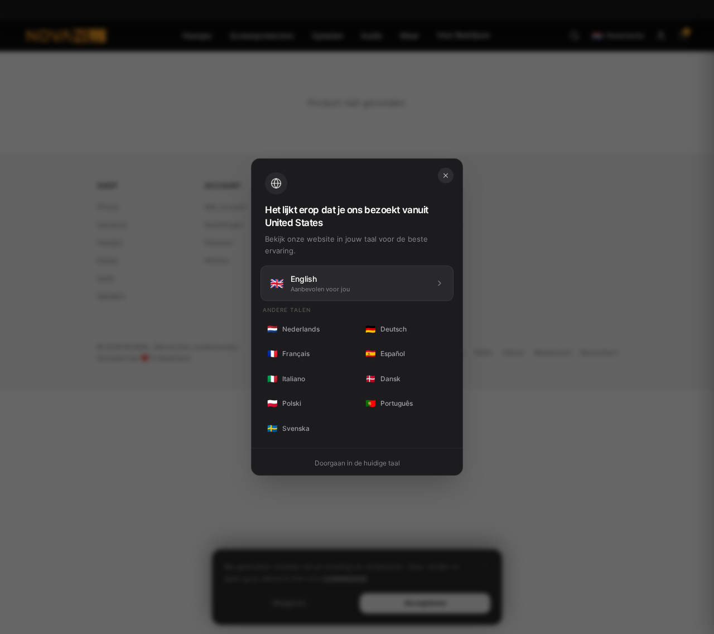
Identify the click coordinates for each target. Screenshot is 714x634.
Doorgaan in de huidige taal (357, 463)
